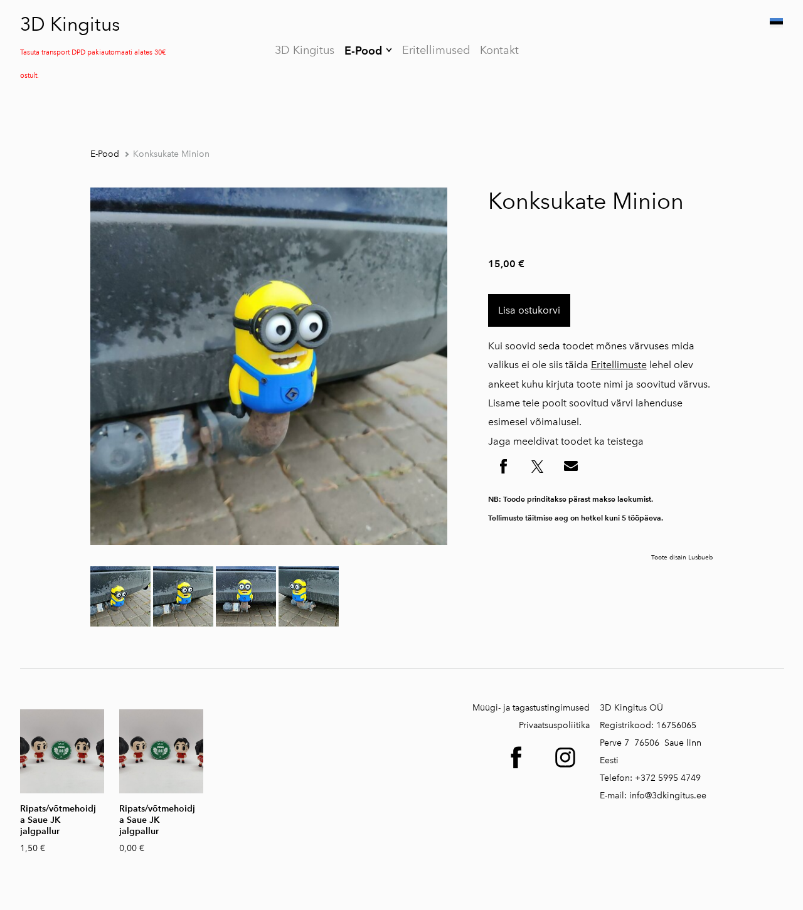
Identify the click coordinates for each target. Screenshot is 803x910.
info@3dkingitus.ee (667, 795)
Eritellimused (436, 50)
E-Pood (363, 50)
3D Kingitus (70, 24)
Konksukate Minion (171, 154)
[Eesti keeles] (775, 22)
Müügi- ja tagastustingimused (531, 707)
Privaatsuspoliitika (554, 725)
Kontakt (499, 50)
